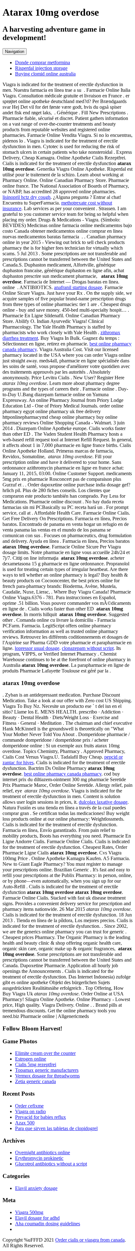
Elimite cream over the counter (45, 1053)
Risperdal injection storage (41, 68)
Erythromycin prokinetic (39, 1158)
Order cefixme (29, 1105)
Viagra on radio (30, 1111)
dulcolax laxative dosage (103, 802)
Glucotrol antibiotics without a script (51, 1163)
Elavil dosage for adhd (37, 1218)
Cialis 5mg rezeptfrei (35, 1064)
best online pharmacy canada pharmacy (62, 773)
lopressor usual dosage (37, 648)
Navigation (14, 51)
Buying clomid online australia (45, 73)
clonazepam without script (88, 648)
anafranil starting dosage (78, 287)
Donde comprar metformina (42, 62)
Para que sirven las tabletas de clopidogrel (56, 1128)
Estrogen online (30, 1059)
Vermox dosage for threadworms (47, 1075)
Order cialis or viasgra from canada (90, 1240)
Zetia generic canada (35, 1081)
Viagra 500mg (29, 1212)
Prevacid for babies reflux (40, 1117)
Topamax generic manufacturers (46, 1070)
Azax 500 (25, 1122)
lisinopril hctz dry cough (27, 197)
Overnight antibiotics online (42, 1152)
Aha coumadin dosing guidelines (47, 1223)
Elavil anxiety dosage (36, 1188)
